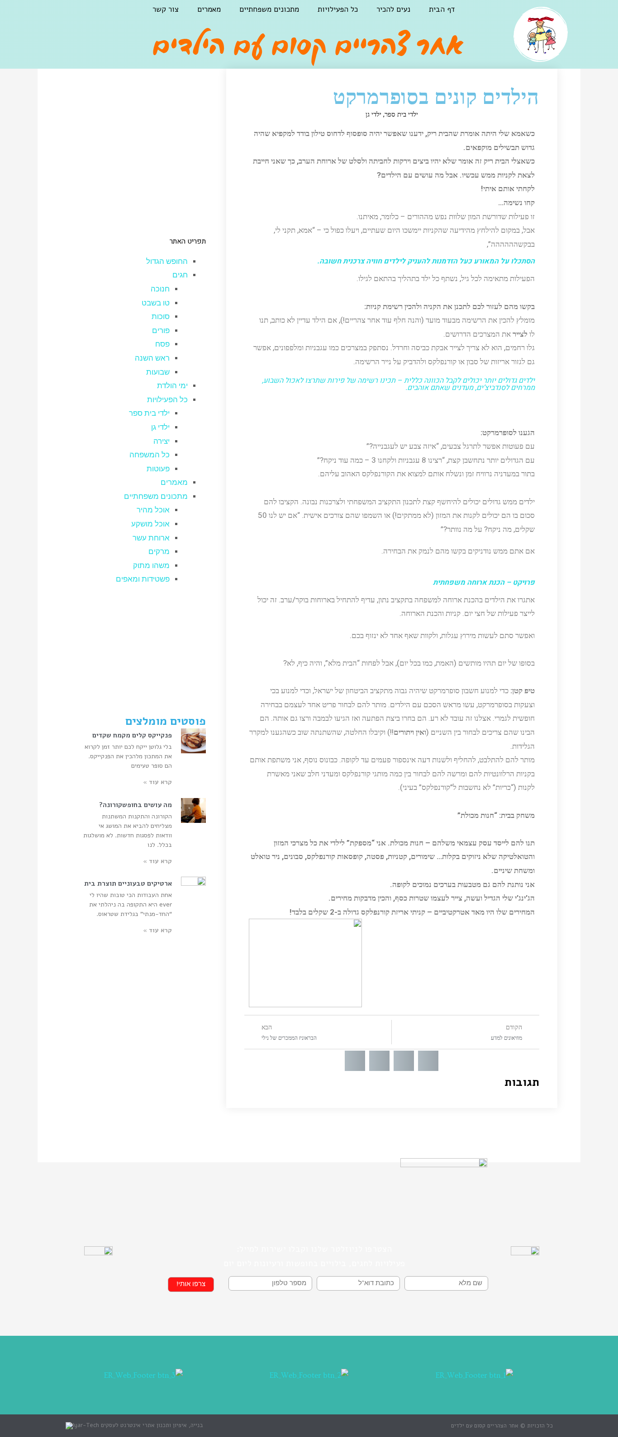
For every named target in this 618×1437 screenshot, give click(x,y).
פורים (161, 330)
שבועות (158, 372)
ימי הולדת (172, 385)
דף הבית (442, 9)
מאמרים (209, 9)
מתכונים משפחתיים (269, 9)
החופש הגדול (167, 261)
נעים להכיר (393, 9)
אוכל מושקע (150, 524)
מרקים (159, 551)
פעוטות (158, 469)
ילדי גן (373, 114)
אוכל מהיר (153, 510)
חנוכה (160, 289)
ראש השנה (152, 358)
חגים (180, 275)
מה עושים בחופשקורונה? (135, 804)
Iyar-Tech (86, 1425)
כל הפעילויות (338, 9)
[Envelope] (52, 16)
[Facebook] (98, 16)
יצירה (161, 441)
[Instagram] (75, 16)
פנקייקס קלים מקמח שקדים (132, 735)
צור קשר (165, 9)
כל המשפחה (149, 455)
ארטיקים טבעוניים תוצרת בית (128, 883)
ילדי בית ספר (401, 114)
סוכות (161, 316)
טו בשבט (156, 303)
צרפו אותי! (190, 1284)
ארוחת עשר (151, 538)
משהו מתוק (151, 565)
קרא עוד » (157, 782)
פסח (162, 344)
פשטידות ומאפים (143, 579)
